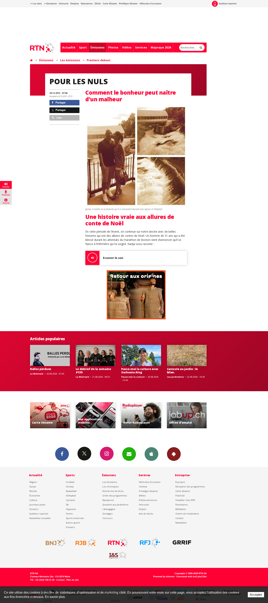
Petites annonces (148, 500)
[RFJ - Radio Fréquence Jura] (150, 542)
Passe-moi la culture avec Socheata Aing (139, 370)
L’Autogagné (108, 509)
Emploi (142, 509)
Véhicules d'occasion (150, 3)
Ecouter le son (113, 258)
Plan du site (73, 580)
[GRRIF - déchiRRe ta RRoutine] (182, 542)
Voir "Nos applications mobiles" (96, 415)
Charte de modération (187, 513)
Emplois (74, 3)
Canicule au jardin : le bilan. (182, 370)
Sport (83, 47)
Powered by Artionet (163, 576)
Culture (33, 500)
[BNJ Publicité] (54, 542)
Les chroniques (110, 486)
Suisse (32, 486)
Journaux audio (37, 504)
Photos (113, 47)
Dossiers (33, 509)
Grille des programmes (114, 495)
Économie (34, 495)
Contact (179, 518)
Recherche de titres (112, 491)
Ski (67, 504)
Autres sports (73, 522)
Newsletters (129, 454)
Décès (98, 3)
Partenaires (181, 504)
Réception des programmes (190, 486)
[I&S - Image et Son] (118, 555)
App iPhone (151, 454)
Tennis (69, 513)
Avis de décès (146, 513)
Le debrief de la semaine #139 (93, 370)
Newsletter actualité (39, 518)
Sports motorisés (75, 518)
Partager (60, 102)
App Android (174, 454)
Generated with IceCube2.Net (191, 576)
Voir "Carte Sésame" (50, 415)
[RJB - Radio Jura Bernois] (86, 542)
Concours (107, 518)
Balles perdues (40, 369)
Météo (142, 495)
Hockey (70, 486)
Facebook (62, 454)
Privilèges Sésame (128, 3)
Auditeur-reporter (228, 3)
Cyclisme (70, 500)
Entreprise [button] (51, 3)
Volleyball (71, 495)
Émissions (97, 47)
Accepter (256, 594)
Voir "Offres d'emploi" (187, 415)
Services (141, 47)
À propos (180, 482)
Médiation (180, 509)
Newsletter (181, 522)
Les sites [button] (37, 3)
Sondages (107, 513)
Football (70, 482)
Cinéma (143, 486)
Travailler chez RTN (185, 500)
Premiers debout (98, 60)
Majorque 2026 (161, 47)
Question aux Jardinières (115, 504)
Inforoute (63, 3)
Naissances (87, 3)
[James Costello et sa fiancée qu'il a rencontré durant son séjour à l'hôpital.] (136, 156)
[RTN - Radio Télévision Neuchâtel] (118, 542)
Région (33, 482)
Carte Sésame (110, 3)
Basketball (71, 491)
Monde (33, 491)
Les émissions (70, 60)
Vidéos (126, 47)
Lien (59, 117)
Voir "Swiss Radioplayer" (141, 415)
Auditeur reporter (38, 513)
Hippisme (71, 509)
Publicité (180, 495)
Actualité (68, 47)
